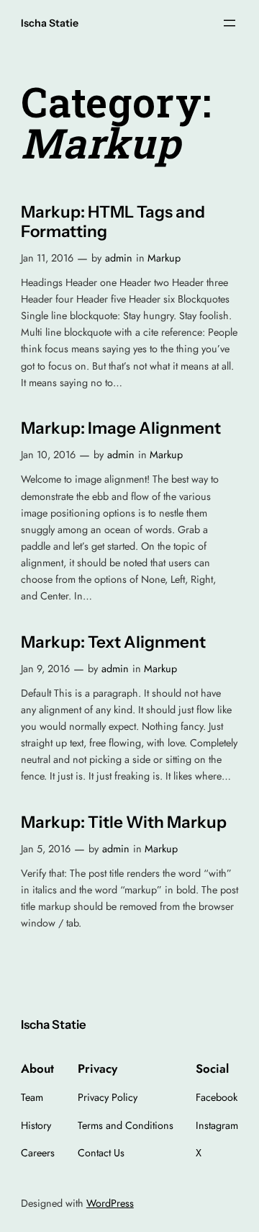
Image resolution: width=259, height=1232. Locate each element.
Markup (164, 258)
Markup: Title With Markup (124, 822)
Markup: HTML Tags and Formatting (113, 221)
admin (118, 258)
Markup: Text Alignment (113, 642)
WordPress (110, 1203)
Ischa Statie (49, 23)
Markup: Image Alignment (121, 428)
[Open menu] (229, 23)
